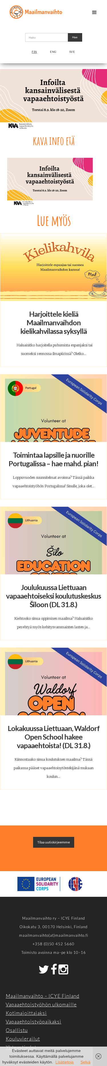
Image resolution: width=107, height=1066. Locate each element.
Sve (72, 51)
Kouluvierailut (23, 1039)
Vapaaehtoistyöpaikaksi (33, 1022)
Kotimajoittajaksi (26, 1013)
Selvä (85, 1062)
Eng (53, 51)
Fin (34, 51)
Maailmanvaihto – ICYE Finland (42, 996)
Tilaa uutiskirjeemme (53, 842)
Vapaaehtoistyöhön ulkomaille (41, 1005)
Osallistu (17, 1030)
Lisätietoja (64, 1062)
